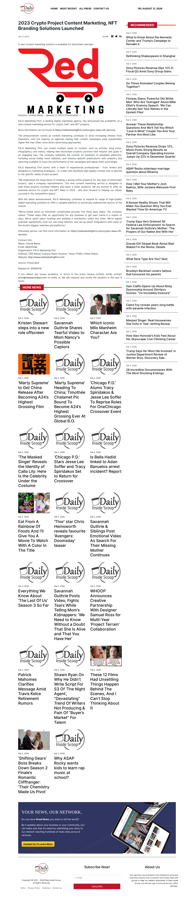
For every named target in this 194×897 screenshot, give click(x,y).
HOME (54, 8)
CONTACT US (101, 8)
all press (85, 8)
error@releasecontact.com (32, 277)
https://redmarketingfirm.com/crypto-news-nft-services (85, 130)
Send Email (31, 246)
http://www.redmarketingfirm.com (46, 257)
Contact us (57, 888)
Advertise (46, 888)
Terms (23, 888)
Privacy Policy (34, 888)
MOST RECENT (68, 8)
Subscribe (97, 886)
